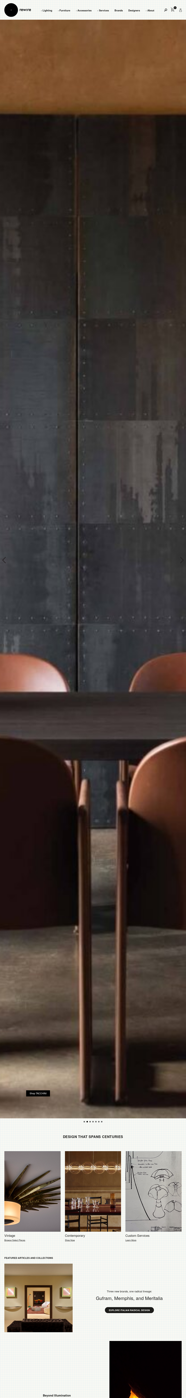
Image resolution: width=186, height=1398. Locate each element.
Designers (134, 10)
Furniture (64, 10)
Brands (119, 10)
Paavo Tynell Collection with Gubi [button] (99, 1121)
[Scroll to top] (176, 1391)
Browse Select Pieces (14, 1240)
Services (104, 10)
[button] (4, 560)
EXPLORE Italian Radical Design (129, 1310)
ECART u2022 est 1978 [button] (93, 1121)
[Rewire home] (17, 10)
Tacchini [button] (90, 1121)
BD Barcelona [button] (84, 1121)
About (150, 10)
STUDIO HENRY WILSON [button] (87, 1121)
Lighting (47, 10)
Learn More (130, 1240)
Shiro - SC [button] (96, 1121)
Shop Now (70, 1240)
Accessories (84, 10)
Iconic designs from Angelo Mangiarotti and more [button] (101, 1121)
